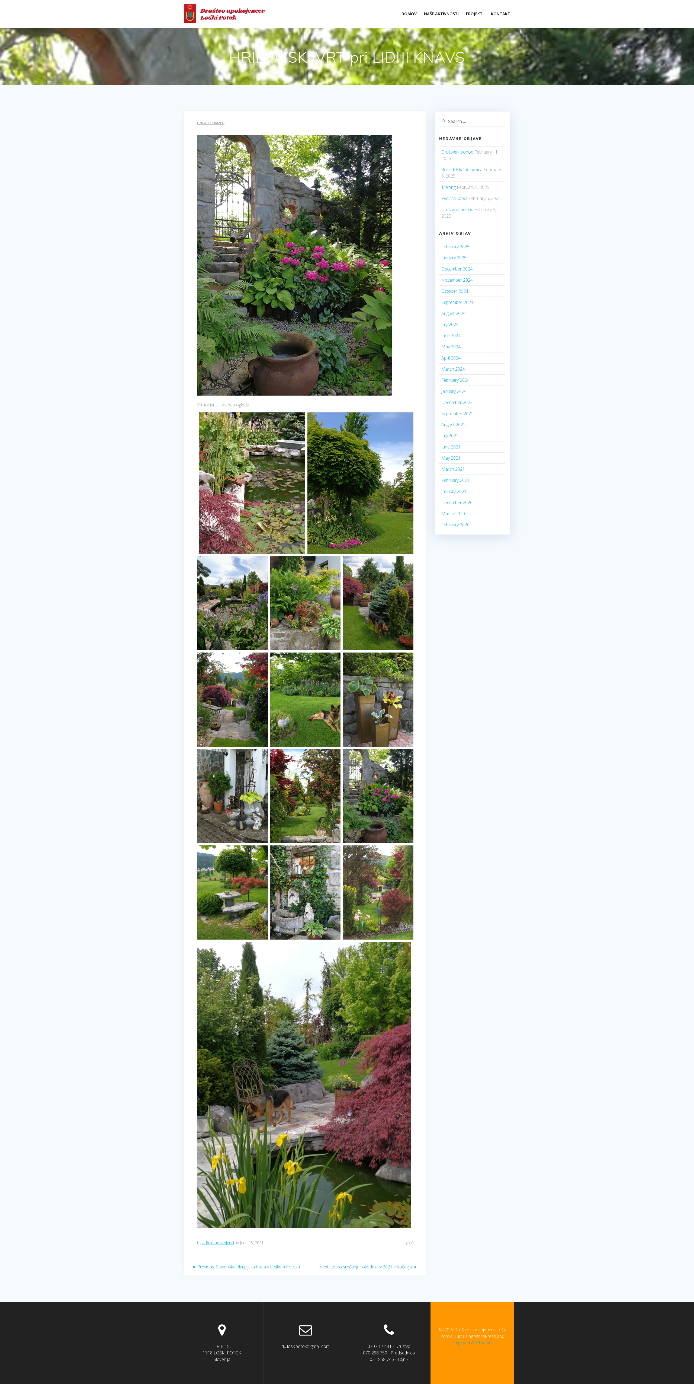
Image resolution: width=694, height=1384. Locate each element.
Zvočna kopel (454, 198)
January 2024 (454, 391)
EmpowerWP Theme (471, 1343)
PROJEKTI (475, 13)
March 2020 (453, 514)
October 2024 (454, 291)
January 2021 (454, 491)
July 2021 (449, 436)
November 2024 (457, 280)
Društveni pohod (457, 152)
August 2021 (453, 425)
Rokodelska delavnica (462, 170)
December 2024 (457, 269)
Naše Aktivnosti (441, 13)
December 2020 (457, 502)
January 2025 (454, 258)
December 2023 (457, 402)
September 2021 (457, 413)
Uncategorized (210, 123)
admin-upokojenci (218, 1242)
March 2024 (453, 369)
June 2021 (451, 447)
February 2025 (455, 247)
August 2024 (453, 313)
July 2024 (449, 324)
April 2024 (451, 358)
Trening (448, 187)
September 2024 (457, 302)
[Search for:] (472, 121)
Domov (409, 13)
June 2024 (451, 336)
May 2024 (451, 347)
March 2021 (453, 469)
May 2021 (451, 458)
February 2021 (455, 480)
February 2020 (455, 525)
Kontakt (500, 13)
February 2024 (455, 380)
